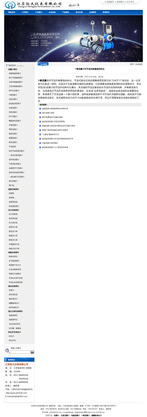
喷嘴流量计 (13, 138)
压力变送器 (13, 214)
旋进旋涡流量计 (15, 104)
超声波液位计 (14, 307)
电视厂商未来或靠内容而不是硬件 (55, 130)
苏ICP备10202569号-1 (108, 406)
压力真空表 (13, 223)
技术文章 (79, 12)
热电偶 (11, 198)
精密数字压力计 (15, 265)
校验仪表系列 (13, 252)
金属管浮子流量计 (16, 168)
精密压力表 (13, 227)
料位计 (11, 336)
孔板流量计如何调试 (50, 143)
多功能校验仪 (14, 261)
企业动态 (52, 12)
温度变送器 (13, 202)
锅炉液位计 (13, 299)
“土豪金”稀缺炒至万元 (50, 134)
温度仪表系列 (13, 189)
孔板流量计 (13, 108)
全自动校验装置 (15, 269)
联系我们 (106, 12)
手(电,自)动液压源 (16, 282)
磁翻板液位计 (14, 303)
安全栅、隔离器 (15, 328)
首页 (132, 64)
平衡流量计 (13, 125)
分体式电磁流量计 (16, 82)
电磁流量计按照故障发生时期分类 (55, 109)
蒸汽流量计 (13, 181)
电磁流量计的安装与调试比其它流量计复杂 (58, 126)
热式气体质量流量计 (16, 151)
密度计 (11, 290)
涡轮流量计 (13, 112)
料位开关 (12, 340)
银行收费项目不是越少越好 (52, 117)
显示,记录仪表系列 (15, 311)
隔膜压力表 (13, 236)
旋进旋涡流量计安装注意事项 (53, 121)
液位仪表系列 (13, 286)
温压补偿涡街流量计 (16, 172)
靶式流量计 (13, 142)
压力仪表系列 (13, 210)
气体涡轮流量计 (15, 164)
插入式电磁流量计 (16, 78)
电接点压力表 (14, 249)
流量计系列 (12, 69)
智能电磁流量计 (15, 73)
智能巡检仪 (13, 315)
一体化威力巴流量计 (16, 177)
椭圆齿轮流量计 (15, 121)
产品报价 (65, 12)
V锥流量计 (13, 95)
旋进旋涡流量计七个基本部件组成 (55, 147)
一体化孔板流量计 (16, 155)
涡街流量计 (13, 99)
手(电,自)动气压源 (16, 278)
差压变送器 (13, 218)
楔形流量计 (13, 134)
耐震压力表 (13, 240)
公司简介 (25, 12)
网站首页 (11, 12)
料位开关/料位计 (14, 332)
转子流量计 (13, 116)
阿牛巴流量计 (14, 91)
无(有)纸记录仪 (14, 324)
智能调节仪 (13, 320)
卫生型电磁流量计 (16, 86)
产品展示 (38, 12)
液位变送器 (13, 295)
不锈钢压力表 (14, 244)
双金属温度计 (14, 206)
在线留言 (92, 12)
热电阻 (11, 193)
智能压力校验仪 (15, 274)
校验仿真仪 (13, 256)
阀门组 (11, 185)
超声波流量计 (14, 160)
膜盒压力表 (13, 231)
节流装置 (12, 147)
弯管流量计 (13, 129)
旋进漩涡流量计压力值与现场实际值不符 (57, 139)
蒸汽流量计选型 (48, 113)
